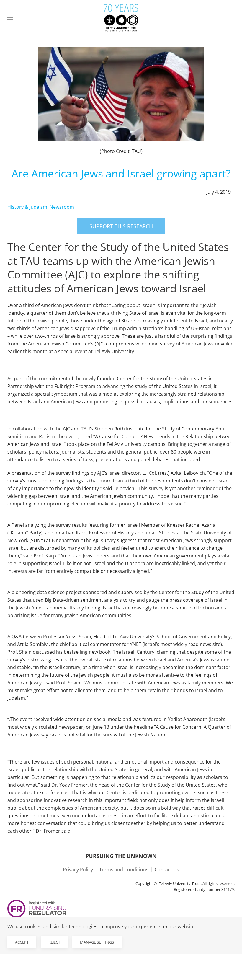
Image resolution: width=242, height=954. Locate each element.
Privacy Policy (78, 869)
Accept (22, 942)
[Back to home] (121, 17)
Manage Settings (97, 942)
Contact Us (167, 869)
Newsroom (62, 207)
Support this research (121, 226)
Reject (54, 942)
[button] (10, 17)
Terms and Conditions (123, 869)
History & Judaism (27, 207)
